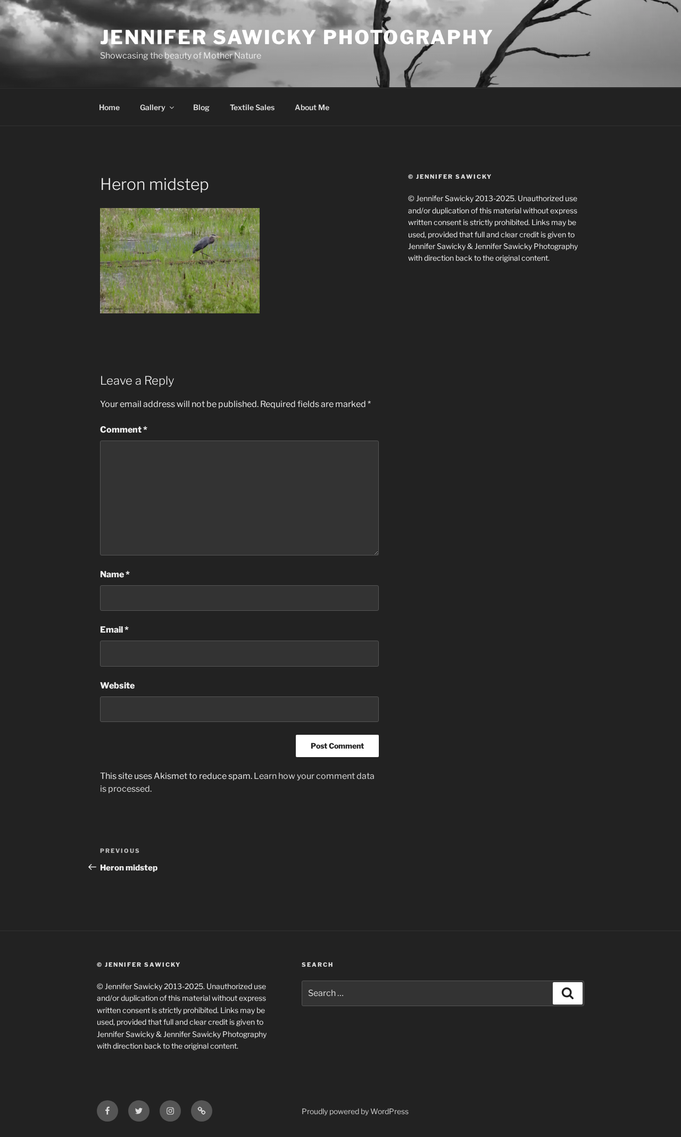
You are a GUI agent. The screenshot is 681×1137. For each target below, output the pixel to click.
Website (117, 685)
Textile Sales (252, 107)
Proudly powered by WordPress (355, 1111)
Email (114, 630)
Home (109, 107)
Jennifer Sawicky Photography (297, 37)
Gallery (152, 107)
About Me (312, 107)
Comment (123, 430)
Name (115, 574)
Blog (201, 107)
